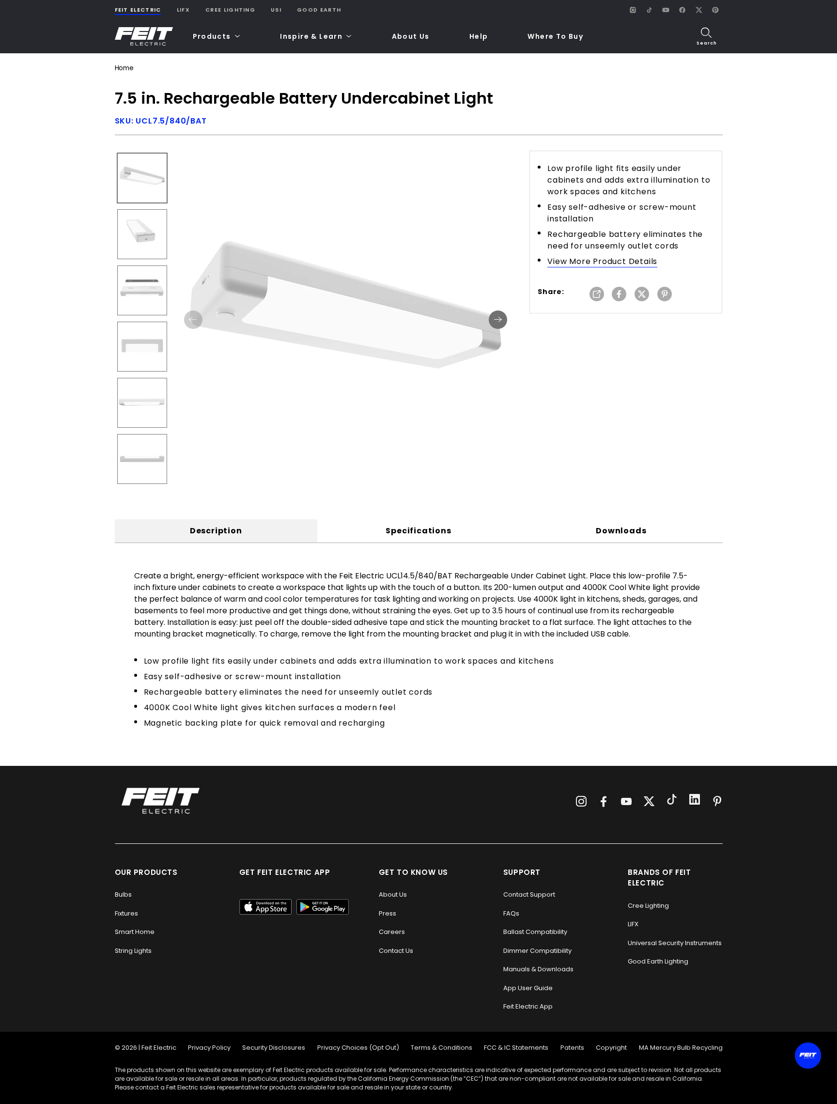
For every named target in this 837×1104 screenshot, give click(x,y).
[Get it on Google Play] (322, 907)
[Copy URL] (596, 294)
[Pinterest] (715, 9)
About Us (411, 36)
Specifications (418, 530)
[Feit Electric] (144, 36)
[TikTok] (649, 9)
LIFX (183, 10)
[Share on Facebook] (619, 294)
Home (124, 68)
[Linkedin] (694, 800)
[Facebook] (682, 9)
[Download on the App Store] (265, 907)
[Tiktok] (671, 800)
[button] (217, 36)
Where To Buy (555, 36)
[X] (699, 9)
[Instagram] (633, 9)
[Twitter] (649, 801)
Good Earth (319, 10)
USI (276, 10)
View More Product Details (602, 261)
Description (216, 530)
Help (478, 36)
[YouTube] (666, 9)
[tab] (216, 531)
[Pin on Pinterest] (664, 294)
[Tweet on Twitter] (642, 294)
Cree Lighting (230, 10)
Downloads (621, 530)
